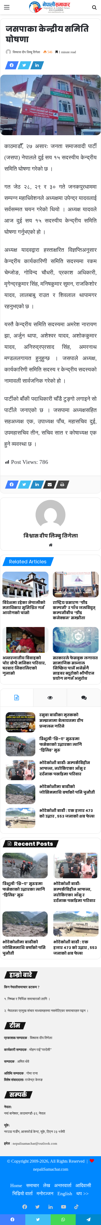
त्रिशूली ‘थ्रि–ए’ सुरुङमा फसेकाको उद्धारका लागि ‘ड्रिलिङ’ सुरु (60, 744)
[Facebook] (10, 65)
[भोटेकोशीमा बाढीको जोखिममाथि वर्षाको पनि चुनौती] (20, 794)
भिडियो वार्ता (22, 1193)
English (64, 1193)
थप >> (82, 1193)
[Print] (60, 485)
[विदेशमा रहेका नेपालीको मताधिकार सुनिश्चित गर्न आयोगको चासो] (25, 584)
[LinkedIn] (35, 65)
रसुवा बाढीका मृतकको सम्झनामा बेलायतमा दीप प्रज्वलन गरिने (61, 720)
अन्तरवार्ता (62, 1185)
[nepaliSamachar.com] (50, 7)
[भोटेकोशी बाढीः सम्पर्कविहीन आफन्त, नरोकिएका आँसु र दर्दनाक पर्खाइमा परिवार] (20, 770)
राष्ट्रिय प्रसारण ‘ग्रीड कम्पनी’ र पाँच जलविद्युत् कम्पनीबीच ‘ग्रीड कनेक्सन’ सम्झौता (74, 610)
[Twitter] (23, 65)
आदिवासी (83, 1185)
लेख (46, 1185)
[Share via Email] (48, 485)
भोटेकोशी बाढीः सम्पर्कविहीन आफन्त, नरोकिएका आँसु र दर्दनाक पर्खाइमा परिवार (64, 768)
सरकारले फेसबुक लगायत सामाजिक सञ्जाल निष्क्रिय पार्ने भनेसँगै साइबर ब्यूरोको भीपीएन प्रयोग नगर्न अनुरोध (75, 668)
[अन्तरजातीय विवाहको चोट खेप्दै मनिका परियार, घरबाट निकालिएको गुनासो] (25, 640)
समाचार (32, 1185)
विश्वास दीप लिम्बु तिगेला (26, 52)
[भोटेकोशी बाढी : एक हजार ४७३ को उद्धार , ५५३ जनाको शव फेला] (20, 818)
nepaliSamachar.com (50, 1169)
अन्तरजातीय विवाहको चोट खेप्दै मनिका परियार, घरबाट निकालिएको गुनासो (24, 665)
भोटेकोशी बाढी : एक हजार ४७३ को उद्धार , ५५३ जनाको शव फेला (67, 813)
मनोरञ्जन (45, 1193)
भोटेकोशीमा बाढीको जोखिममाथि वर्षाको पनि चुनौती (67, 789)
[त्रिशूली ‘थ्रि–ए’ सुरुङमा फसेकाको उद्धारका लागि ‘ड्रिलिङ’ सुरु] (20, 746)
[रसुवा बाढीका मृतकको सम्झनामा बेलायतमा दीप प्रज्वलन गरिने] (20, 722)
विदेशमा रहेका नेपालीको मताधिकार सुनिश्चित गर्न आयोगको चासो (23, 607)
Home (16, 1185)
